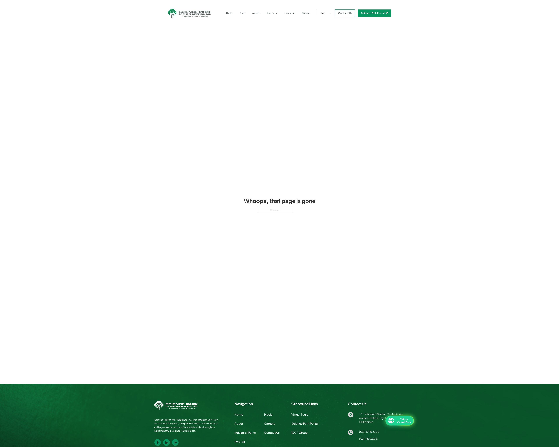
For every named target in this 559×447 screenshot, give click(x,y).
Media (270, 13)
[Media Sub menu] (276, 13)
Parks (242, 13)
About (229, 13)
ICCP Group (299, 432)
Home (239, 414)
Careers (306, 13)
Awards (256, 13)
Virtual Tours (299, 414)
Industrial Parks (245, 432)
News (288, 13)
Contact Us (345, 13)
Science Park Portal (373, 13)
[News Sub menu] (293, 13)
